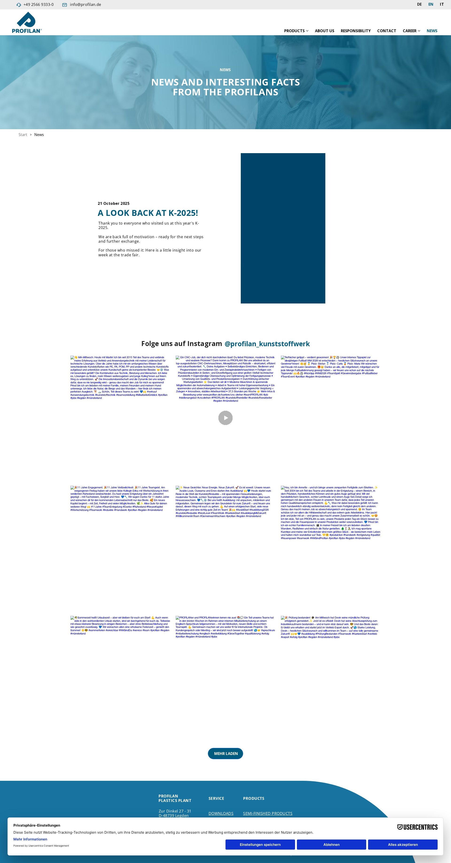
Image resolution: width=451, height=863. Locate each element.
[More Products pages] (307, 31)
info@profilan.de (85, 4)
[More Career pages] (419, 31)
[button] (317, 298)
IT (442, 4)
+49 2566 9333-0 (38, 4)
